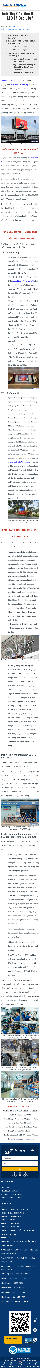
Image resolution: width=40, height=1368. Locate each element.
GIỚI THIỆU (6, 1187)
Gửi (20, 1169)
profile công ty (13, 1338)
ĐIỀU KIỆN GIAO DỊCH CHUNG (13, 1213)
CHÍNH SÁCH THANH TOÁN (12, 1216)
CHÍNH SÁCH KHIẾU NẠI (10, 1223)
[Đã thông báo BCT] (20, 1350)
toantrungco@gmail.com (16, 1278)
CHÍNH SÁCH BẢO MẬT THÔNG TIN (15, 1210)
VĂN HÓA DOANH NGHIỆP (12, 1194)
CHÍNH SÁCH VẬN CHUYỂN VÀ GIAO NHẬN (18, 1230)
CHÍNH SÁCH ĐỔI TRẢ (10, 1220)
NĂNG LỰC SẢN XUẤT (10, 1191)
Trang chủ (7, 26)
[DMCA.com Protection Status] (30, 1341)
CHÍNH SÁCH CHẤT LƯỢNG (12, 1198)
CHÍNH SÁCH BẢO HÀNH (11, 1227)
